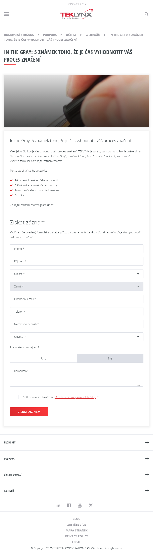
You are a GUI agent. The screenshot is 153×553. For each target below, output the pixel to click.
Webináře (93, 35)
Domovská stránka (19, 35)
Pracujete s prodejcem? (24, 347)
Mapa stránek (76, 530)
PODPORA (9, 458)
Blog (76, 519)
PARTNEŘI (9, 491)
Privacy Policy (76, 536)
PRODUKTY (10, 442)
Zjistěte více (76, 524)
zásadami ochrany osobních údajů (75, 397)
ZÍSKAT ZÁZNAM (29, 412)
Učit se (71, 35)
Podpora (50, 35)
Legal (76, 542)
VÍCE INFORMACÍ (13, 475)
